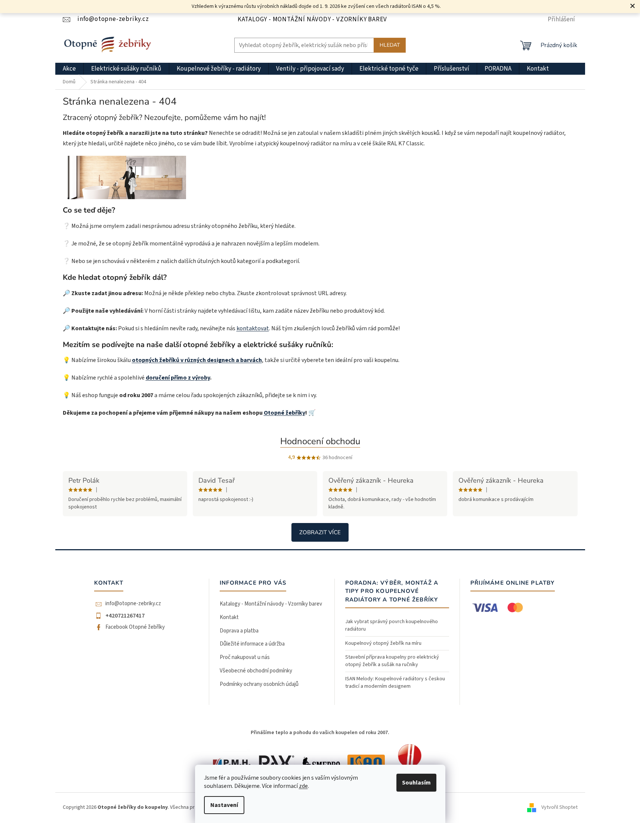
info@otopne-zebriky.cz (133, 603)
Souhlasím (416, 783)
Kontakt (229, 617)
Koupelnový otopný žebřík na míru (383, 643)
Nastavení (224, 805)
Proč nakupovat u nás (245, 657)
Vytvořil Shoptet (559, 807)
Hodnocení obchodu (320, 441)
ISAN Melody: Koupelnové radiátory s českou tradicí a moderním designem (395, 682)
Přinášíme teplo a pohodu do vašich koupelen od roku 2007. (320, 732)
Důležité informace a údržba (252, 644)
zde (303, 786)
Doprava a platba (239, 631)
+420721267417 (125, 616)
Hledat (390, 45)
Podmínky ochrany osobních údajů (259, 684)
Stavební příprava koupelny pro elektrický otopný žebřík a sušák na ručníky (392, 660)
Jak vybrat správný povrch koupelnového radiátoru (391, 625)
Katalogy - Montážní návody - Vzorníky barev (312, 19)
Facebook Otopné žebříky (135, 627)
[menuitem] (69, 69)
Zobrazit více (320, 532)
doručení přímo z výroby (178, 378)
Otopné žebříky (284, 413)
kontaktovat (252, 328)
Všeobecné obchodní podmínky (256, 671)
